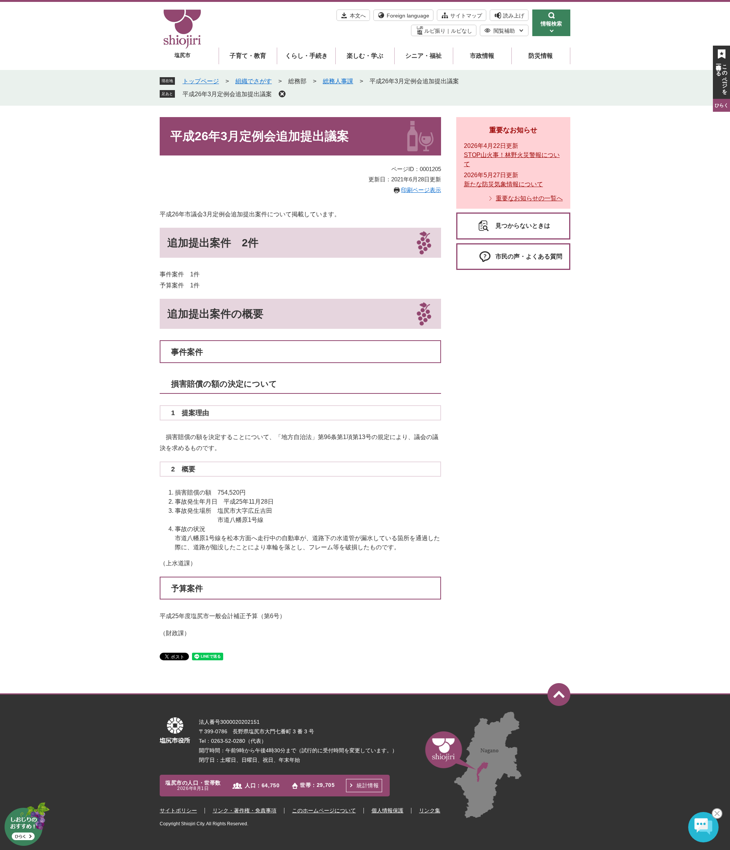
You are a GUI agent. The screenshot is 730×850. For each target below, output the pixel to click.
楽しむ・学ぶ (365, 55)
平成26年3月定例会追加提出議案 (227, 94)
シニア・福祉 (423, 55)
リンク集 (429, 810)
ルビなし (461, 30)
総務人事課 (338, 81)
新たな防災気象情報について (503, 184)
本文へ (358, 16)
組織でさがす (253, 81)
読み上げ (513, 16)
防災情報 (540, 55)
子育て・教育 (248, 55)
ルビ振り (435, 30)
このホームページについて (324, 810)
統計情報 (368, 785)
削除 (282, 93)
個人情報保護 (387, 810)
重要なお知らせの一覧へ (529, 198)
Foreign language (408, 16)
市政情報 (482, 55)
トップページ (200, 81)
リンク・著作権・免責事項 (244, 810)
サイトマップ (466, 16)
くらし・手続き (306, 55)
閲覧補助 (504, 31)
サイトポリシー (178, 810)
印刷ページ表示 (421, 190)
